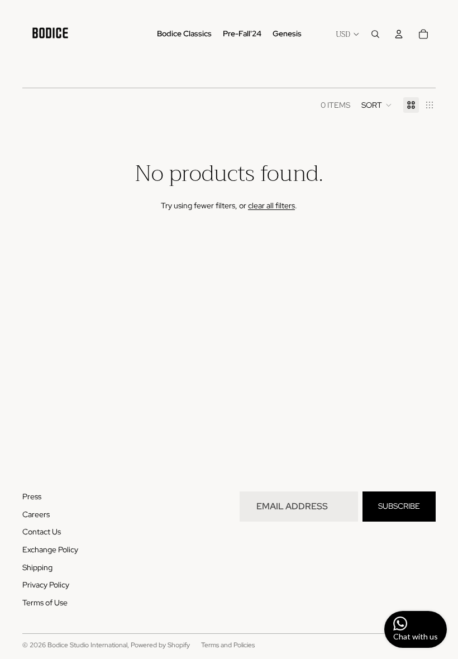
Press (31, 496)
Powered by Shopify (160, 645)
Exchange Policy (50, 550)
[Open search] (375, 34)
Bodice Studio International (87, 645)
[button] (376, 105)
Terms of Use (45, 603)
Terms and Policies (228, 645)
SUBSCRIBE (399, 506)
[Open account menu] (399, 34)
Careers (36, 514)
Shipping (37, 567)
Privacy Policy (45, 585)
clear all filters (271, 205)
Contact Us (41, 532)
